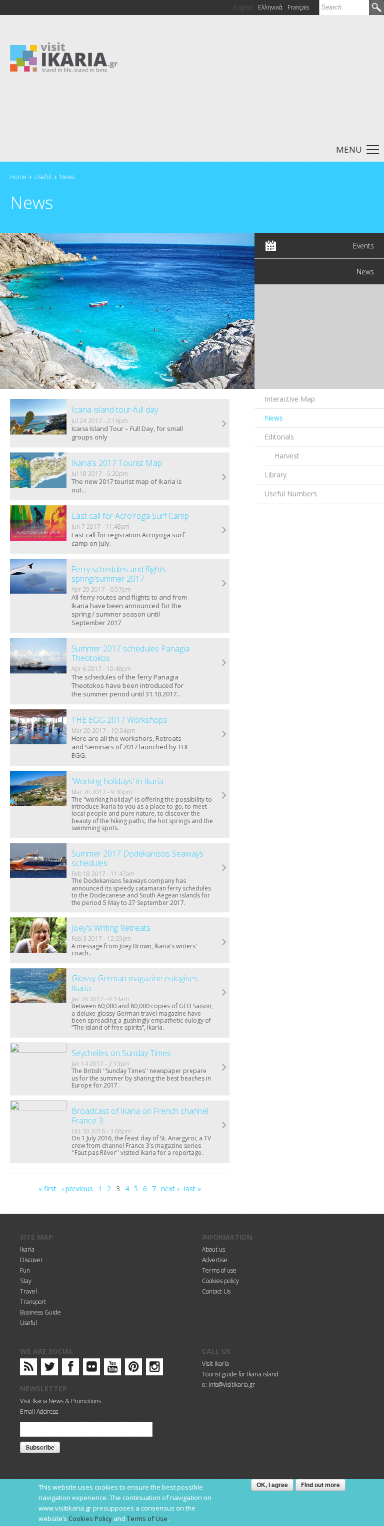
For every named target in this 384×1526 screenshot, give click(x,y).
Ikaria (27, 1249)
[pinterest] (133, 1368)
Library (275, 474)
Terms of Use (147, 1518)
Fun (25, 1270)
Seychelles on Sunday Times (121, 1053)
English (243, 7)
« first (47, 1188)
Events (363, 245)
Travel (28, 1291)
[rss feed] (29, 1368)
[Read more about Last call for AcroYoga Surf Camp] (224, 530)
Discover (31, 1260)
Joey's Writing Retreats (111, 927)
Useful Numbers (290, 493)
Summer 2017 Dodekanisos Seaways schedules (138, 858)
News (67, 177)
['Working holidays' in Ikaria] (38, 788)
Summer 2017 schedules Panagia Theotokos (131, 653)
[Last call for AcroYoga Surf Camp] (38, 523)
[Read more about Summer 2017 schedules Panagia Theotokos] (224, 662)
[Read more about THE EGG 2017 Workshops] (224, 734)
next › (170, 1188)
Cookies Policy (90, 1518)
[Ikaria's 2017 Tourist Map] (38, 470)
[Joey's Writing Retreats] (38, 935)
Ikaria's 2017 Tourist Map (117, 462)
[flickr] (91, 1368)
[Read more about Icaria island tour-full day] (224, 424)
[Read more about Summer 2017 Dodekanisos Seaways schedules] (224, 868)
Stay (26, 1281)
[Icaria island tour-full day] (38, 417)
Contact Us (216, 1291)
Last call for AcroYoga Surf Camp (130, 515)
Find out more (320, 1484)
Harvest (287, 455)
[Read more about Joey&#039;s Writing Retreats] (224, 942)
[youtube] (113, 1368)
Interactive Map (289, 399)
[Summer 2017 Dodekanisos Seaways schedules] (38, 860)
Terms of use (219, 1270)
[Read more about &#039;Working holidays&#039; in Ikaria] (224, 795)
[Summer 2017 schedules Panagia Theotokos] (38, 655)
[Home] (64, 56)
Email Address (39, 1411)
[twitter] (49, 1368)
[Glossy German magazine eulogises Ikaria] (38, 985)
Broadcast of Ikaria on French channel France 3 (140, 1115)
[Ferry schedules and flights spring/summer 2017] (38, 576)
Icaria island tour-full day (115, 409)
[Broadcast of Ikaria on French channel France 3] (38, 1118)
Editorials (279, 436)
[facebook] (70, 1368)
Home (18, 177)
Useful (43, 177)
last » (192, 1188)
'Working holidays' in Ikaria (118, 781)
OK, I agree (272, 1484)
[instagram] (155, 1368)
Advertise (215, 1260)
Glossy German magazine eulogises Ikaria (135, 983)
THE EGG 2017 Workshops (120, 719)
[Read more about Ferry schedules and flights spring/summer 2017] (224, 583)
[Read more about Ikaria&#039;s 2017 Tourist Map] (224, 477)
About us (213, 1249)
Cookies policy (220, 1281)
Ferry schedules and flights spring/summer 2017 (119, 574)
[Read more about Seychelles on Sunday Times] (224, 1067)
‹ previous (77, 1188)
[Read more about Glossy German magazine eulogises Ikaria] (224, 992)
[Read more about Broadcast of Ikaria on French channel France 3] (224, 1125)
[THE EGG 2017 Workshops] (38, 727)
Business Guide (40, 1312)
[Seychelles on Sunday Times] (38, 1060)
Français (298, 7)
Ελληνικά (270, 7)
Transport (33, 1302)
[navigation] (192, 149)
